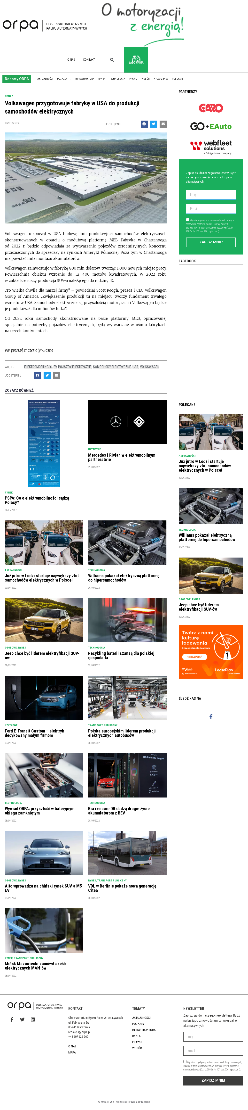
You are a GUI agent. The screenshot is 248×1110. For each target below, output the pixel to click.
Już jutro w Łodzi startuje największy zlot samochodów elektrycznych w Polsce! (42, 578)
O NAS (71, 59)
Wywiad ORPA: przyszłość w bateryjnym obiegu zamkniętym (39, 810)
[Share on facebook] (144, 124)
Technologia (117, 78)
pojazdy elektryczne (75, 367)
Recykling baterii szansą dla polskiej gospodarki (121, 655)
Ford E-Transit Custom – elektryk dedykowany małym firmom (34, 733)
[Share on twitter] (153, 124)
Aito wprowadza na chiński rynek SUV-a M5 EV (43, 888)
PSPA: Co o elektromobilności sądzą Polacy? (37, 500)
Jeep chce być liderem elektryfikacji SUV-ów (42, 655)
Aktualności (45, 78)
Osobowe (11, 647)
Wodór (145, 78)
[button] (16, 79)
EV (55, 367)
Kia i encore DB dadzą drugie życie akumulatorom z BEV (119, 810)
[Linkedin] (32, 1019)
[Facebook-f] (211, 716)
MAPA (72, 1052)
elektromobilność (38, 367)
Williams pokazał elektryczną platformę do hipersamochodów (124, 578)
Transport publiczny (102, 725)
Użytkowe (94, 449)
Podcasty (177, 78)
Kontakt (89, 59)
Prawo (133, 78)
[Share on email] (163, 124)
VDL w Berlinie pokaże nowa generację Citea (122, 888)
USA (135, 367)
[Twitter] (22, 1019)
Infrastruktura (84, 78)
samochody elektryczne (112, 367)
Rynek (101, 78)
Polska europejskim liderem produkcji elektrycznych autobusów (122, 733)
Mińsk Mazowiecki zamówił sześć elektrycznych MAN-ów (35, 965)
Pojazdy (62, 78)
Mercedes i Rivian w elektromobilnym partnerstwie (121, 457)
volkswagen (149, 367)
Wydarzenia (161, 78)
